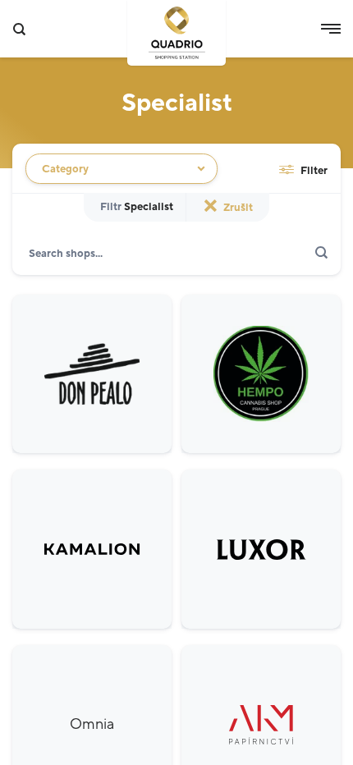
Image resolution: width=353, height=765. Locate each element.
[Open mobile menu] (331, 29)
